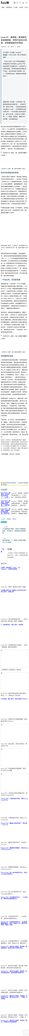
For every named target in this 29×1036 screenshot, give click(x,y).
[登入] (23, 2)
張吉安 (14, 519)
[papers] (20, 2)
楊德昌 (9, 519)
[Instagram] (17, 2)
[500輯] (5, 2)
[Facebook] (14, 2)
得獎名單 (9, 7)
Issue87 (3, 519)
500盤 (15, 7)
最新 (3, 7)
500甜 (21, 7)
